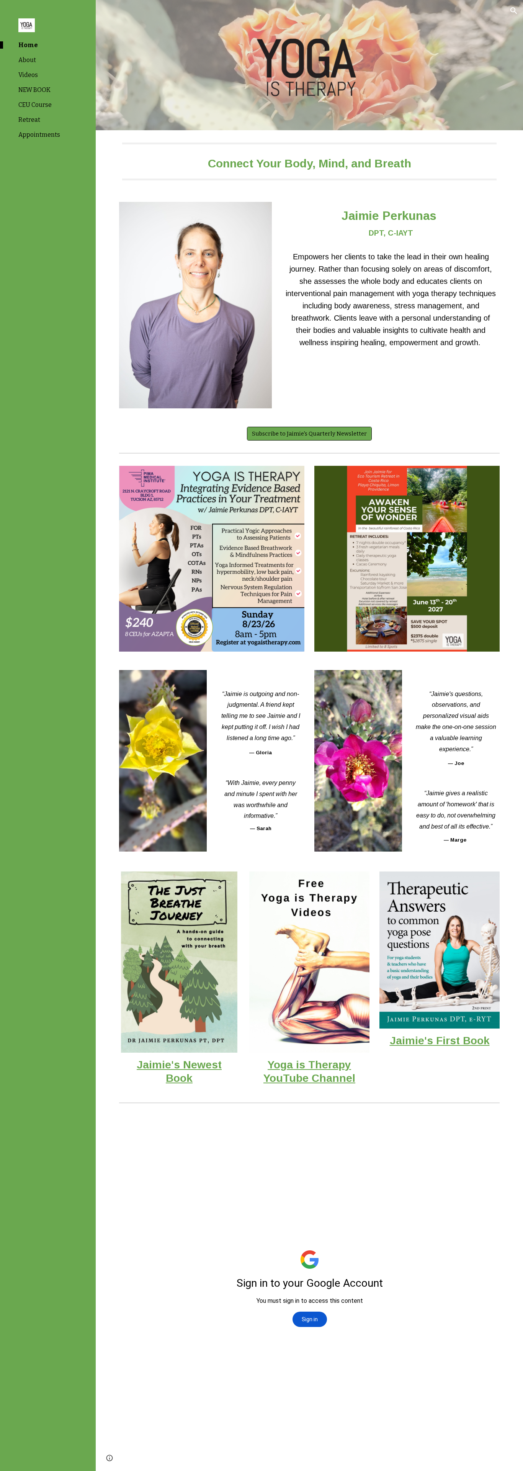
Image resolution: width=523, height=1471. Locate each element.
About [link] (27, 60)
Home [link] (28, 45)
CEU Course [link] (35, 104)
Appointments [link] (39, 134)
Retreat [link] (29, 119)
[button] (514, 11)
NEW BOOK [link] (34, 89)
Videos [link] (28, 75)
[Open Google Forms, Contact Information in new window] (485, 1125)
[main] (309, 161)
